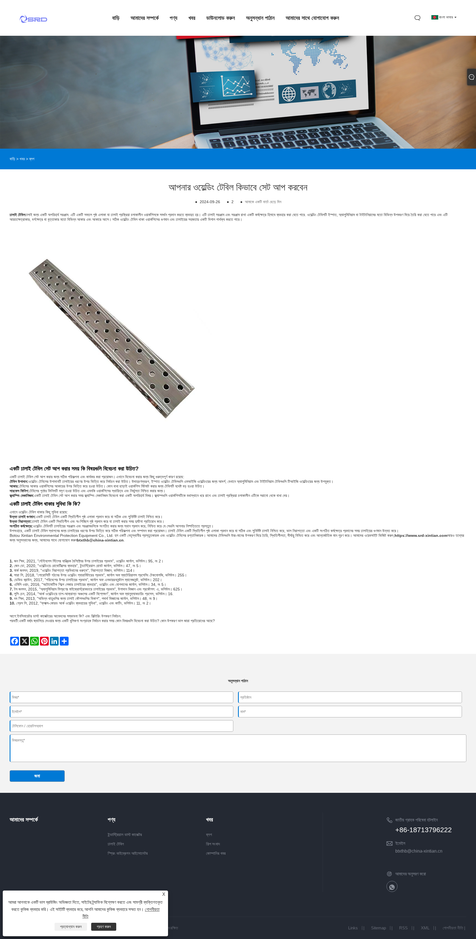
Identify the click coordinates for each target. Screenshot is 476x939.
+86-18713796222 (423, 830)
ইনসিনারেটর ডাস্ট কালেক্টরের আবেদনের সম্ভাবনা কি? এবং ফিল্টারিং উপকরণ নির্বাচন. (69, 616)
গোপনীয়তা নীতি (453, 928)
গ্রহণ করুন (104, 926)
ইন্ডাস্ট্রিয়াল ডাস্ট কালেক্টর (125, 834)
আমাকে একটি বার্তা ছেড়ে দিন (263, 202)
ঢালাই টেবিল (116, 844)
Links (353, 928)
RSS (403, 928)
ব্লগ (31, 159)
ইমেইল (400, 843)
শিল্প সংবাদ (213, 844)
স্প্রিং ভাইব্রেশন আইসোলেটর (128, 853)
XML (425, 928)
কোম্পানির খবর (216, 853)
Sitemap (378, 928)
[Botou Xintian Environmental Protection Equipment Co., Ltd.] (33, 29)
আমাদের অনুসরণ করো (410, 874)
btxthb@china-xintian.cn (418, 851)
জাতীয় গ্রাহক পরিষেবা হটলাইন (416, 820)
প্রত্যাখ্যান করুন (71, 926)
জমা (37, 776)
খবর (22, 159)
